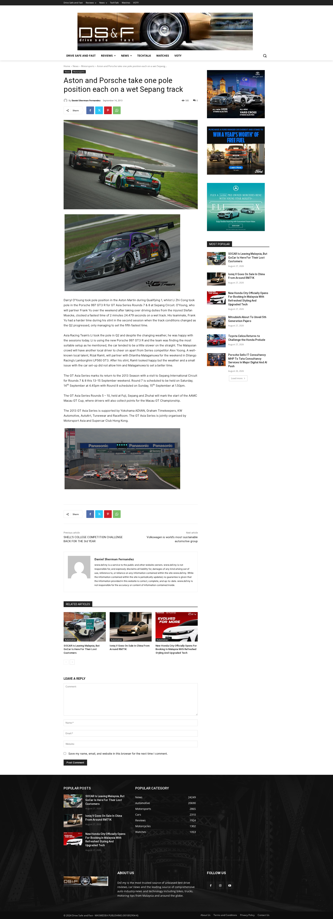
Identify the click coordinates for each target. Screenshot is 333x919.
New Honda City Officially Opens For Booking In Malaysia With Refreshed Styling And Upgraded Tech (176, 649)
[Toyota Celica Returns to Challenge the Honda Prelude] (216, 340)
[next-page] (72, 662)
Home (67, 66)
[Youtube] (229, 885)
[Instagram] (220, 885)
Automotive (70, 639)
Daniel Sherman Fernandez (86, 100)
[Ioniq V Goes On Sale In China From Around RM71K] (131, 627)
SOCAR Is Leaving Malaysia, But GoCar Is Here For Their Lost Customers (82, 649)
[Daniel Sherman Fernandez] (66, 100)
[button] (264, 55)
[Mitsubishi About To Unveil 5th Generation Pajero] (216, 321)
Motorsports (87, 66)
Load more (237, 378)
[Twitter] (99, 110)
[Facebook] (90, 110)
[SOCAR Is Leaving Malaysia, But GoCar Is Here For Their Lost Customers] (85, 627)
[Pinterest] (108, 110)
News (76, 66)
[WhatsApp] (117, 110)
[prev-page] (66, 662)
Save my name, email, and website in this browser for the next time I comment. (118, 753)
